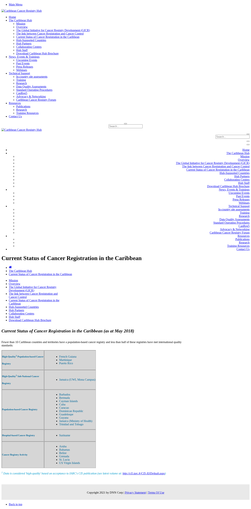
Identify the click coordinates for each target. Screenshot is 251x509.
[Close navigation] (248, 144)
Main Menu (15, 4)
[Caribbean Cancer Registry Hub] (21, 10)
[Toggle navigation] (248, 141)
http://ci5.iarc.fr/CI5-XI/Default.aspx (144, 473)
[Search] (125, 123)
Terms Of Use (156, 492)
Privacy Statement (135, 492)
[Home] (10, 267)
